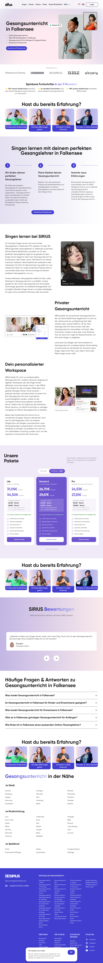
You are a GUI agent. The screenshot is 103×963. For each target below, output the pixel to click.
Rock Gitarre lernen (74, 913)
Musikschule (42, 938)
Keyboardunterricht (92, 882)
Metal (7, 826)
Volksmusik (40, 817)
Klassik (38, 826)
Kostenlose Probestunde (16, 48)
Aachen (8, 791)
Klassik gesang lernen (43, 922)
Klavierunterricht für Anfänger (59, 898)
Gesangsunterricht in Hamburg (45, 886)
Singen (24, 4)
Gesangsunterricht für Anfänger (45, 898)
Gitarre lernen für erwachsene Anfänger (75, 904)
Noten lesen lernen (76, 945)
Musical (70, 823)
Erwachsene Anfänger (13, 852)
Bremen (70, 804)
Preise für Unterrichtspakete (60, 944)
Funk (69, 830)
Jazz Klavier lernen (60, 916)
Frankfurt (70, 797)
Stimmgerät (58, 938)
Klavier (31, 4)
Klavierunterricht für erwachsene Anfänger (59, 904)
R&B (69, 820)
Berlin (38, 804)
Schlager (70, 817)
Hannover (8, 800)
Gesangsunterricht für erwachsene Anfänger (45, 904)
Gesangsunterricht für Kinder (45, 915)
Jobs (40, 945)
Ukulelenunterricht (91, 884)
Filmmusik (8, 833)
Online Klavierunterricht (59, 894)
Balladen (39, 836)
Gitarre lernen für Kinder (75, 909)
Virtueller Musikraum (42, 941)
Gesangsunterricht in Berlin (45, 881)
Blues (38, 833)
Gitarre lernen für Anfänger (75, 898)
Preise (45, 4)
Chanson (8, 836)
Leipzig (7, 797)
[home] (10, 4)
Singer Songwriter (91, 880)
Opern (7, 823)
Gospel (39, 830)
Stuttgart (39, 791)
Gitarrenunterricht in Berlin (75, 890)
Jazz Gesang (72, 826)
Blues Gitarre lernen (74, 917)
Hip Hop (8, 830)
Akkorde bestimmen (73, 942)
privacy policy (49, 958)
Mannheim (71, 794)
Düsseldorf (9, 804)
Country (70, 833)
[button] (67, 5)
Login (92, 4)
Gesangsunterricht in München (45, 890)
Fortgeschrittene (73, 849)
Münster (70, 791)
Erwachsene (40, 852)
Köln (37, 797)
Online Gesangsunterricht (45, 894)
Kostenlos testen (19, 539)
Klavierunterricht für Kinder (59, 909)
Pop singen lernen (44, 918)
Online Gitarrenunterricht (75, 894)
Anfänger (70, 852)
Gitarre (38, 4)
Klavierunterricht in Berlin (60, 886)
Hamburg (39, 800)
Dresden (70, 800)
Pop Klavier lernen (60, 918)
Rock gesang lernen (43, 926)
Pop (37, 823)
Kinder (38, 849)
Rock (38, 820)
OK (71, 952)
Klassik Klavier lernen (58, 913)
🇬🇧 (83, 5)
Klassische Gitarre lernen (75, 922)
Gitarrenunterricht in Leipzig (75, 881)
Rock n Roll (9, 820)
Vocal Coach (90, 887)
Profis (7, 849)
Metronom (57, 940)
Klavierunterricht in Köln (60, 881)
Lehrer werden (43, 947)
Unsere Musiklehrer (55, 4)
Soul (6, 817)
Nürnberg (8, 794)
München (39, 794)
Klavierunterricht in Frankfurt (60, 890)
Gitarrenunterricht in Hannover (75, 886)
